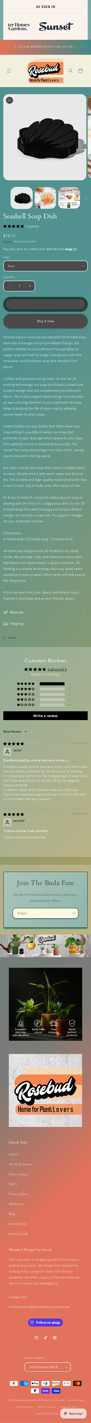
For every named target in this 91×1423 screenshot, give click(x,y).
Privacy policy (25, 1407)
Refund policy (77, 1400)
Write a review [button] (45, 715)
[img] (13, 743)
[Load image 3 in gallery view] (69, 198)
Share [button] (12, 637)
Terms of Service (21, 1164)
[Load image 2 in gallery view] (45, 198)
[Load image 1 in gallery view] (21, 198)
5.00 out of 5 (57, 669)
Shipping (7, 241)
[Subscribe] (73, 913)
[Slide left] (5, 199)
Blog (12, 1213)
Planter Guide (18, 1233)
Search (14, 1154)
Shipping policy (69, 1407)
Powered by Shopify (53, 1400)
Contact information (47, 1413)
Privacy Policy (18, 1194)
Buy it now (45, 321)
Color (6, 257)
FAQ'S (13, 1184)
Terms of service (46, 1407)
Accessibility (18, 1223)
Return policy (18, 1174)
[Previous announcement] (8, 47)
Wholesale (16, 1204)
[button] (9, 71)
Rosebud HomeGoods (28, 1400)
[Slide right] (86, 199)
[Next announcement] (83, 47)
